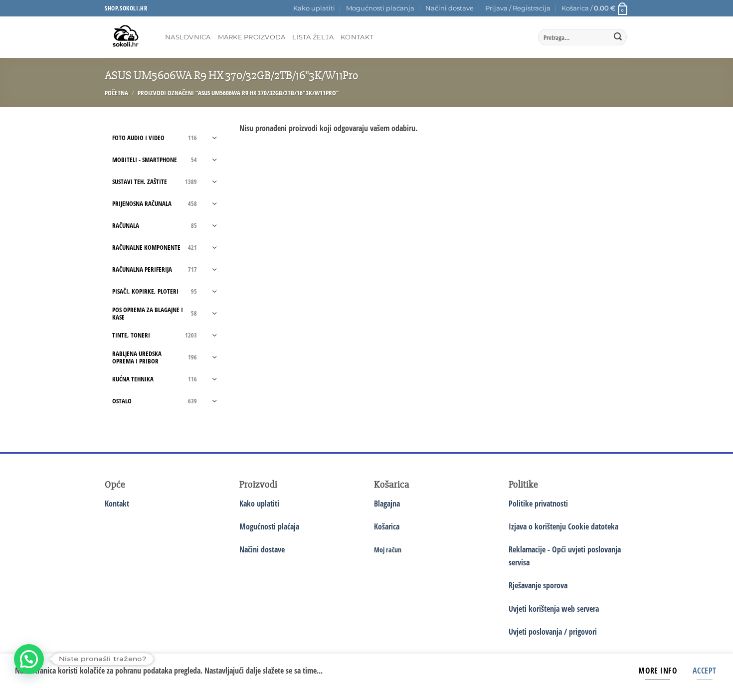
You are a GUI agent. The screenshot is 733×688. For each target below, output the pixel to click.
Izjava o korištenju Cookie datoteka (563, 526)
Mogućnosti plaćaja (269, 526)
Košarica (386, 526)
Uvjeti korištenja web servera (554, 608)
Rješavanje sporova (538, 585)
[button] (517, 8)
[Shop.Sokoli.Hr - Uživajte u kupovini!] (127, 37)
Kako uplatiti (314, 8)
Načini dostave (449, 8)
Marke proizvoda (252, 37)
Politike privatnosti (538, 503)
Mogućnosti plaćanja (380, 8)
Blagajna (387, 503)
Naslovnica (188, 37)
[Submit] (617, 37)
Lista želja (313, 37)
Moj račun (387, 549)
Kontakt (357, 37)
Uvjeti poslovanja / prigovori (553, 631)
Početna (116, 92)
